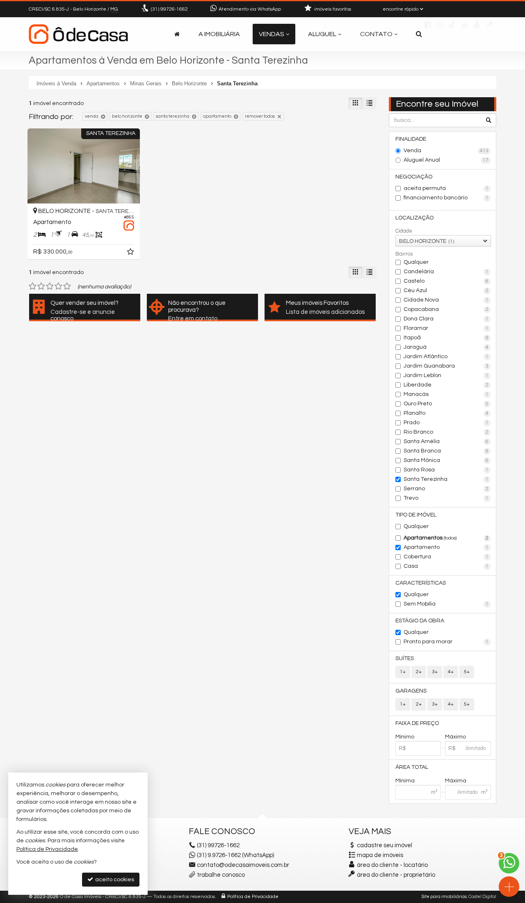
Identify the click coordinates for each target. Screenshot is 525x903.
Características (420, 583)
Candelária (446, 271)
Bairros (404, 254)
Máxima (455, 781)
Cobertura (446, 557)
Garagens (411, 691)
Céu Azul (446, 290)
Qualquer (416, 262)
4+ (451, 671)
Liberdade (446, 385)
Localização (414, 218)
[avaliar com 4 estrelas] (58, 286)
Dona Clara (446, 319)
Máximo (455, 737)
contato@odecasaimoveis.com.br (243, 865)
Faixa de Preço (417, 723)
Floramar (446, 328)
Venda (446, 150)
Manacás (446, 394)
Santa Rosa (446, 470)
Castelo (446, 281)
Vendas (271, 34)
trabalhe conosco (221, 875)
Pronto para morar (446, 642)
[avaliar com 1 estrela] (33, 286)
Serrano (446, 489)
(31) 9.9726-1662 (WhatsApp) (235, 855)
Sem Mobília (446, 604)
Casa (446, 566)
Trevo (446, 498)
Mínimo (404, 737)
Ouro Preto (446, 404)
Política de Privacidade (252, 896)
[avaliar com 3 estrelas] (50, 286)
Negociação (413, 177)
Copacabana (446, 309)
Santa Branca (446, 451)
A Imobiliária (219, 34)
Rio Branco (446, 432)
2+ (419, 671)
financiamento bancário (446, 198)
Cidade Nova (446, 300)
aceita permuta (446, 188)
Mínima (405, 781)
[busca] (419, 34)
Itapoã (446, 338)
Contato (376, 34)
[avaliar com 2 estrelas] (41, 286)
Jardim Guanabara (446, 366)
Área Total (411, 767)
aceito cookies (114, 879)
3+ (435, 671)
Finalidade (410, 139)
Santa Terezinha (446, 479)
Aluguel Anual (446, 160)
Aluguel (322, 34)
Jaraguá (446, 347)
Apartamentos (446, 538)
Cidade (403, 231)
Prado (446, 422)
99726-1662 (169, 9)
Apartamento (446, 547)
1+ (403, 671)
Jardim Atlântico (446, 356)
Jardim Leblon (446, 375)
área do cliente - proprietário (395, 875)
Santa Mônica (446, 460)
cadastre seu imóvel (384, 845)
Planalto (446, 413)
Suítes (404, 658)
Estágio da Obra (419, 621)
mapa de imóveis (380, 855)
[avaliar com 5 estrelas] (67, 286)
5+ (467, 671)
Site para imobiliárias (444, 896)
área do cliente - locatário (392, 865)
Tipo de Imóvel (415, 515)
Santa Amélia (446, 441)
